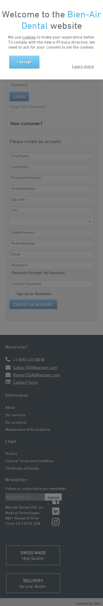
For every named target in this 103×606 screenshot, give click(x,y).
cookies (29, 37)
